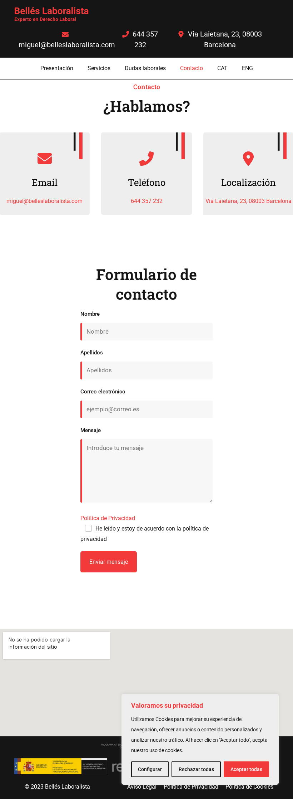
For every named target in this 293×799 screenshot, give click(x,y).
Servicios (99, 68)
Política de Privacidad (107, 518)
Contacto (191, 68)
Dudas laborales (145, 68)
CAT (222, 68)
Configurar (150, 769)
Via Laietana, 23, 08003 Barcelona (248, 201)
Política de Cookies (249, 786)
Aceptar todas (246, 769)
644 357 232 (147, 201)
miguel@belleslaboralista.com (44, 201)
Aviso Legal (142, 786)
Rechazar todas (196, 769)
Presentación (56, 68)
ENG (247, 68)
